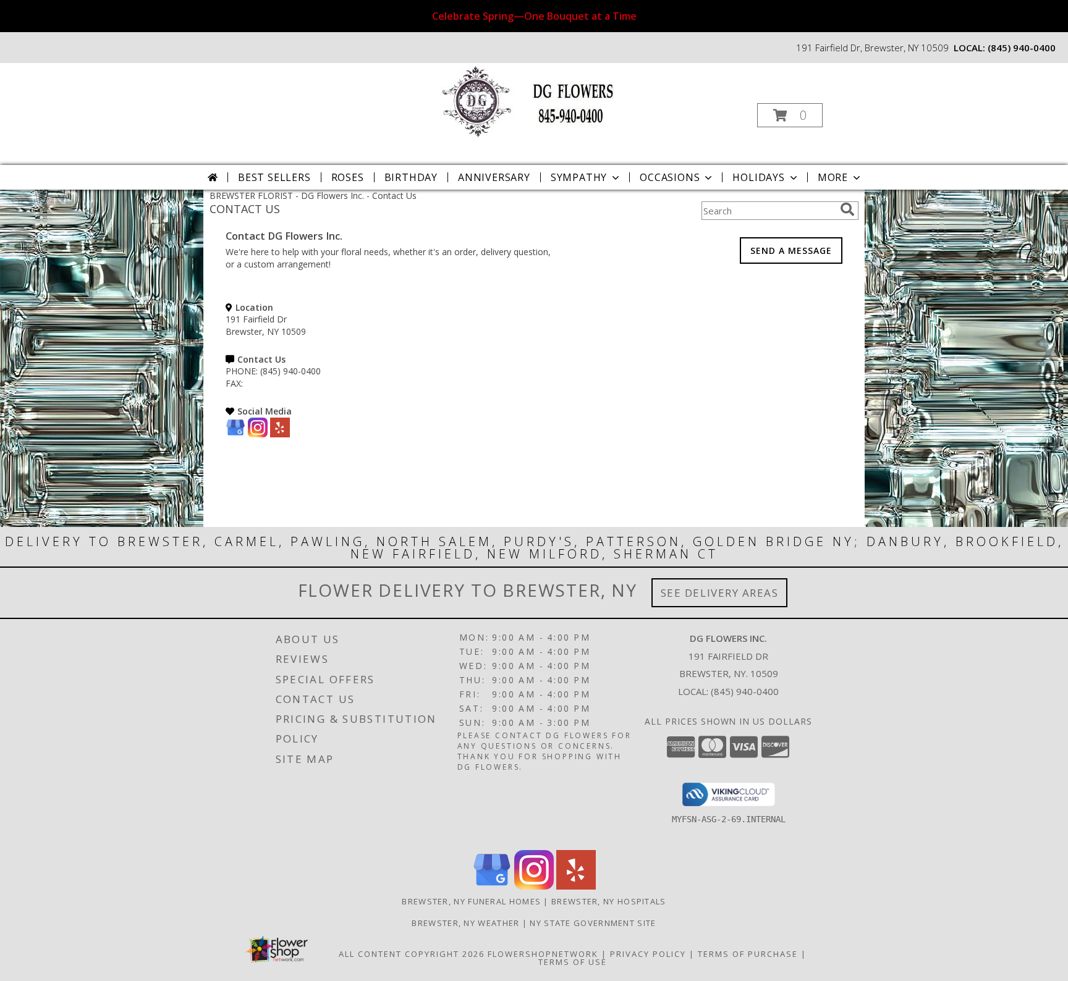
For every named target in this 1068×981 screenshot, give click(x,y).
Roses (347, 177)
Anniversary (494, 177)
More (833, 177)
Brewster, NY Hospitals (608, 901)
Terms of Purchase (748, 953)
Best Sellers (274, 177)
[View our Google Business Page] (235, 434)
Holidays (758, 177)
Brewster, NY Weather (465, 922)
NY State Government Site (593, 922)
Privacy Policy (648, 953)
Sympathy (579, 177)
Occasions (670, 177)
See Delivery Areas (720, 593)
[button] (790, 115)
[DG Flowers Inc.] (533, 100)
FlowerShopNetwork (543, 953)
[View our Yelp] (280, 434)
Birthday (411, 177)
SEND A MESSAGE (791, 250)
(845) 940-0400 (1022, 47)
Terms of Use (572, 961)
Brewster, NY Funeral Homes (471, 901)
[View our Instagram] (258, 434)
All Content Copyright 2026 (412, 953)
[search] (847, 209)
